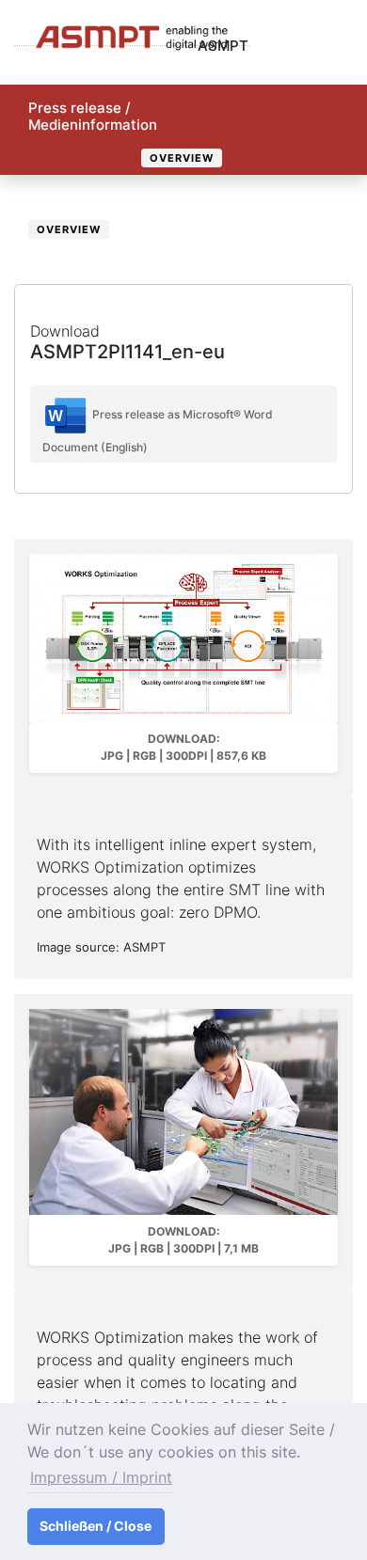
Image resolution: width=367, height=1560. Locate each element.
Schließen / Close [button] (96, 1526)
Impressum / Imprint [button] (101, 1477)
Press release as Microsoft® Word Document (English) (157, 430)
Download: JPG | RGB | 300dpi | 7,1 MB (183, 1239)
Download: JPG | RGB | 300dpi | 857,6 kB (183, 747)
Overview (182, 158)
